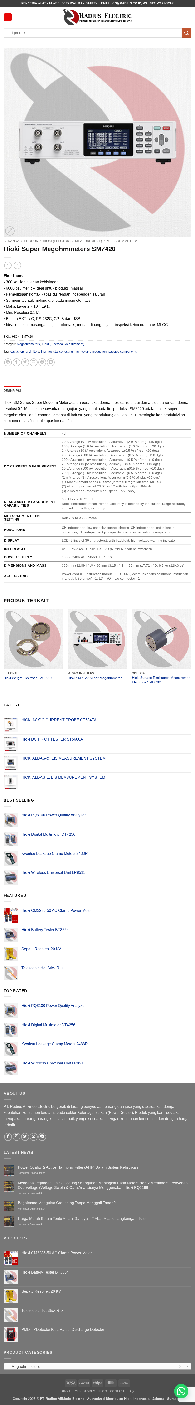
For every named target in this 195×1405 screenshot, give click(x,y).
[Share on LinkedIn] (51, 362)
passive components (122, 351)
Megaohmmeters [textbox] (95, 1366)
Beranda (11, 241)
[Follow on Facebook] (8, 1137)
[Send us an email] (34, 1137)
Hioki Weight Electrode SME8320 (28, 678)
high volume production (91, 351)
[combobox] (97, 1366)
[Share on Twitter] (25, 362)
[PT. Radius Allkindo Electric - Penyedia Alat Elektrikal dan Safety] (97, 17)
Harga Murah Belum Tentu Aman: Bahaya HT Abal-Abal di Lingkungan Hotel (82, 1219)
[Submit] (186, 32)
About (66, 1391)
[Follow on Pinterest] (42, 1137)
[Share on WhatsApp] (8, 362)
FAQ (131, 1391)
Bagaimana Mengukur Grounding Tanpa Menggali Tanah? (67, 1203)
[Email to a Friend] (34, 362)
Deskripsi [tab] (12, 391)
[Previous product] (17, 265)
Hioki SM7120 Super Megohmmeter (95, 678)
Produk (31, 241)
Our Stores (85, 1391)
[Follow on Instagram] (16, 1137)
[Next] (191, 651)
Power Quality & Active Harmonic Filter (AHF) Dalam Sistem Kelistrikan (78, 1167)
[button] (8, 17)
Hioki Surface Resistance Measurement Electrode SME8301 (161, 680)
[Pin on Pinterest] (42, 362)
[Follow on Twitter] (25, 1137)
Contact (117, 1391)
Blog (102, 1391)
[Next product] (7, 265)
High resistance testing (57, 351)
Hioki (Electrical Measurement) (72, 241)
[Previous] (3, 651)
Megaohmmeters (122, 241)
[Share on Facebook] (16, 362)
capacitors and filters (24, 351)
